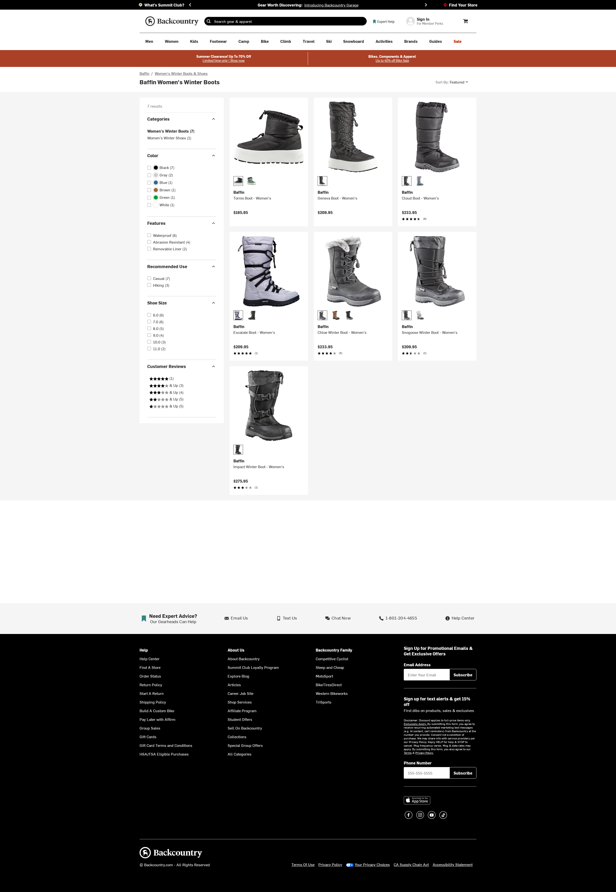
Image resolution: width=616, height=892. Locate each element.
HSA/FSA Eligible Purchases (164, 753)
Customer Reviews (166, 366)
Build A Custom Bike (157, 710)
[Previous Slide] (190, 4)
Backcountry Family (334, 650)
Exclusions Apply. (415, 724)
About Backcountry (244, 658)
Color (152, 155)
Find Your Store (463, 4)
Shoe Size (157, 303)
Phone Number (418, 762)
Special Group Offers (245, 745)
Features (156, 223)
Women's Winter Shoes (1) (169, 137)
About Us (236, 650)
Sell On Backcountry (245, 727)
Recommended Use (167, 266)
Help (144, 650)
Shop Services (240, 701)
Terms (408, 753)
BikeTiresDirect (329, 684)
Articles (234, 684)
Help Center (150, 658)
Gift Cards (148, 736)
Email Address (417, 664)
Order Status (150, 675)
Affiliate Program (242, 710)
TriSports (323, 701)
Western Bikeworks (332, 693)
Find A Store (150, 667)
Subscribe (463, 674)
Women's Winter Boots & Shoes (181, 73)
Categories (158, 119)
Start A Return (152, 693)
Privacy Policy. (424, 753)
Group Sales (150, 727)
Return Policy (151, 684)
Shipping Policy (153, 701)
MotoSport (324, 675)
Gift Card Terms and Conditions (166, 745)
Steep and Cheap (330, 667)
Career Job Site (240, 693)
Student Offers (240, 719)
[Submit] (209, 21)
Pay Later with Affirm (157, 719)
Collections (237, 736)
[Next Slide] (426, 4)
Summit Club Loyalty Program (253, 667)
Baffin (144, 73)
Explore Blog (238, 675)
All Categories (239, 753)
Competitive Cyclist (332, 658)
